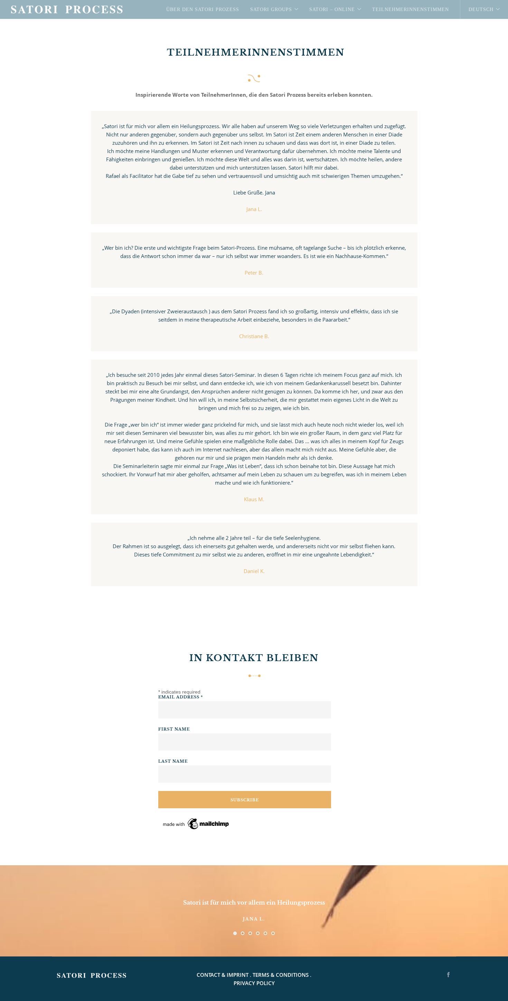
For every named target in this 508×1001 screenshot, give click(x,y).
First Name (174, 729)
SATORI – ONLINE (332, 9)
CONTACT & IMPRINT (222, 974)
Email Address (180, 697)
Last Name (173, 761)
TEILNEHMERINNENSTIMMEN (410, 9)
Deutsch (481, 9)
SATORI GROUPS (271, 9)
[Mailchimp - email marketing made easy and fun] (196, 823)
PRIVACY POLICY (254, 983)
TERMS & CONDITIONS (281, 974)
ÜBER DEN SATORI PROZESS (202, 9)
